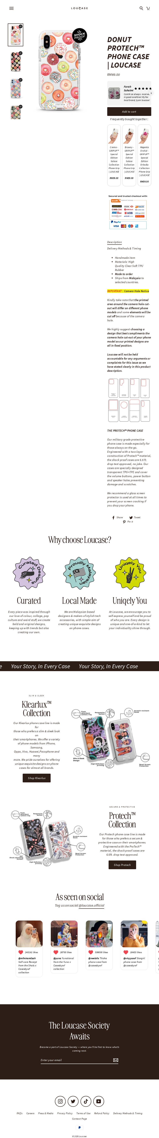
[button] (107, 93)
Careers (30, 1113)
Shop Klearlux (36, 778)
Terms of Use (83, 1113)
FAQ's (19, 1113)
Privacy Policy (65, 1113)
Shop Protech (122, 865)
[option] (59, 70)
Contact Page (79, 1118)
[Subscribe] (115, 1060)
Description (114, 242)
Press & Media (45, 1113)
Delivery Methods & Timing (124, 248)
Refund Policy (101, 1113)
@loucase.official (91, 905)
